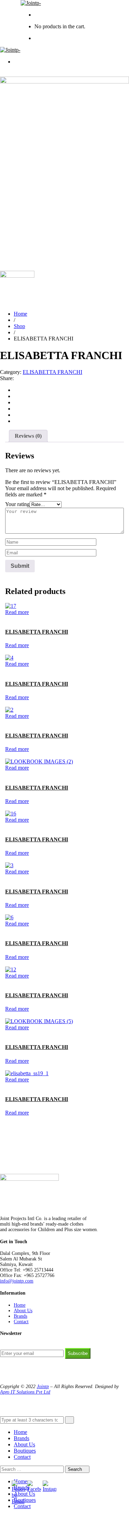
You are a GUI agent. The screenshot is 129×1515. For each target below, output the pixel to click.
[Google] (16, 402)
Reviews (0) (28, 436)
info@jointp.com (16, 1281)
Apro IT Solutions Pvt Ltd (25, 1392)
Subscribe (78, 1353)
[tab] (28, 436)
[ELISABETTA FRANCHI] (10, 606)
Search (75, 1469)
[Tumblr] (16, 415)
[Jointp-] (31, 3)
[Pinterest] (16, 421)
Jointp (43, 1386)
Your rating (17, 504)
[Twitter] (16, 396)
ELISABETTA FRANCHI (52, 372)
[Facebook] (16, 390)
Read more (17, 612)
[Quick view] (7, 618)
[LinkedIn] (16, 409)
